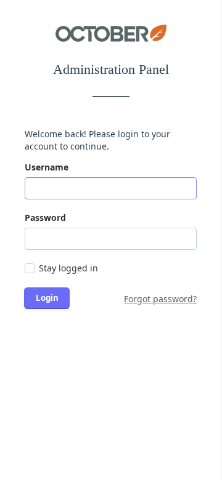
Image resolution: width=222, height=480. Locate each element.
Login (47, 297)
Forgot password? (160, 299)
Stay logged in (68, 268)
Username (46, 167)
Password (45, 217)
